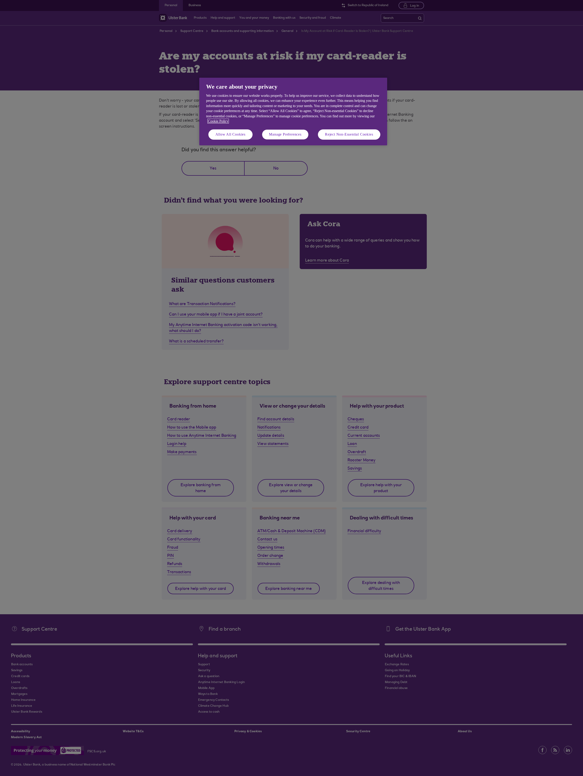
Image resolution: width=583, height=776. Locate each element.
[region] (293, 111)
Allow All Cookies (230, 134)
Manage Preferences (285, 134)
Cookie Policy (218, 121)
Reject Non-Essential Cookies (349, 134)
